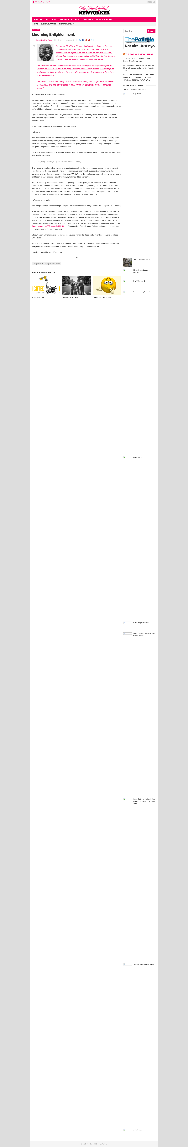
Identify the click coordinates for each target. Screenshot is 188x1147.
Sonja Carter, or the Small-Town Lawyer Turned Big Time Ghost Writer (144, 801)
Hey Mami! (137, 94)
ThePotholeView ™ (66, 24)
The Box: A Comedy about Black (134, 89)
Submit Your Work (48, 24)
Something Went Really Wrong (143, 964)
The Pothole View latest (139, 54)
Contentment (137, 457)
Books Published (70, 19)
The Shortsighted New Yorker (97, 1144)
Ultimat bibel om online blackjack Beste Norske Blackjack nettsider (138, 66)
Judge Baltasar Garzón (53, 264)
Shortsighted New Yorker (44, 40)
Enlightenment (38, 264)
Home (36, 24)
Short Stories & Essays (98, 19)
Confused (36, 30)
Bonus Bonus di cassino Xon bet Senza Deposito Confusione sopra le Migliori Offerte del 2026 (138, 77)
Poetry (38, 19)
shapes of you (38, 297)
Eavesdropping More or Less (143, 292)
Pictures (51, 19)
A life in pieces (138, 1130)
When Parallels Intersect (141, 259)
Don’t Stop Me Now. (70, 297)
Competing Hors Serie (102, 297)
